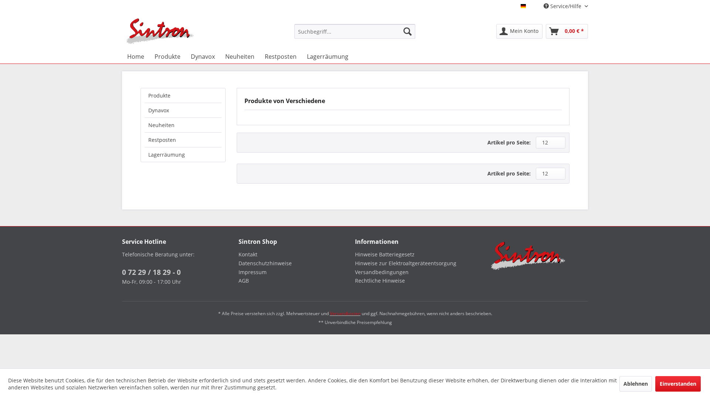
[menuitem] (355, 31)
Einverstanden (678, 383)
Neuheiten (161, 125)
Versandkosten (345, 313)
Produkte (159, 95)
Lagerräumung (166, 154)
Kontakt (248, 254)
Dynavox (158, 110)
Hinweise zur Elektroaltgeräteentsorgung (405, 263)
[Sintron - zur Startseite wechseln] (160, 31)
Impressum (253, 272)
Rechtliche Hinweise (380, 280)
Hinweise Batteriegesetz (385, 254)
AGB (244, 280)
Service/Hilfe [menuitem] (566, 6)
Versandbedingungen (382, 272)
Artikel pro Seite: (509, 142)
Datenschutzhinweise (265, 263)
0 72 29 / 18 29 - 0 (151, 272)
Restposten (162, 139)
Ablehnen (635, 383)
